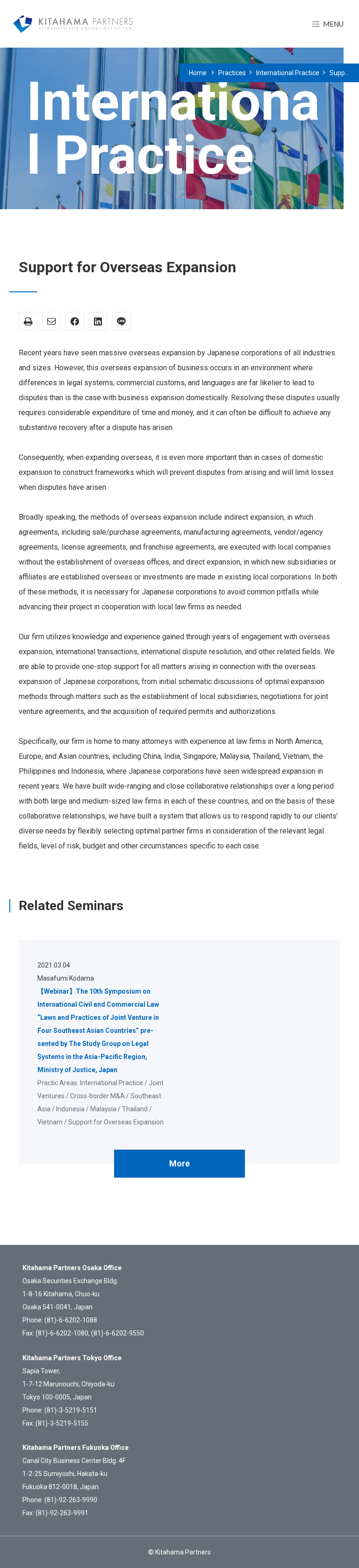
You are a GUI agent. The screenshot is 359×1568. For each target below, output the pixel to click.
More (179, 1163)
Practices (232, 73)
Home (198, 73)
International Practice (287, 73)
